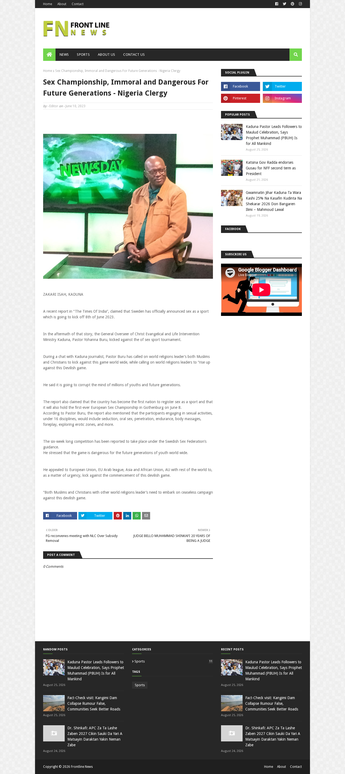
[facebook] (277, 4)
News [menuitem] (64, 55)
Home (47, 4)
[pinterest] (292, 4)
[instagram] (300, 4)
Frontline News (82, 767)
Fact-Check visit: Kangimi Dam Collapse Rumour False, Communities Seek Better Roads (93, 703)
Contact (78, 4)
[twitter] (284, 4)
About (61, 4)
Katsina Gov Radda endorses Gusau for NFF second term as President (271, 168)
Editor (53, 106)
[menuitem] (49, 54)
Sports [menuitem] (83, 55)
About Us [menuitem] (106, 55)
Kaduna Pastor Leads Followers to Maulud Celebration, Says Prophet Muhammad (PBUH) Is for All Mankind (274, 135)
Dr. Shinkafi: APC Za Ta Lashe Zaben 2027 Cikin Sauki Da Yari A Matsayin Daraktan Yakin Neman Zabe (94, 736)
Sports (173, 661)
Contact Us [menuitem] (134, 55)
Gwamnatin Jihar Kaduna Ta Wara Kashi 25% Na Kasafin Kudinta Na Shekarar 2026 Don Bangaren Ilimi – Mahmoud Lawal (274, 201)
